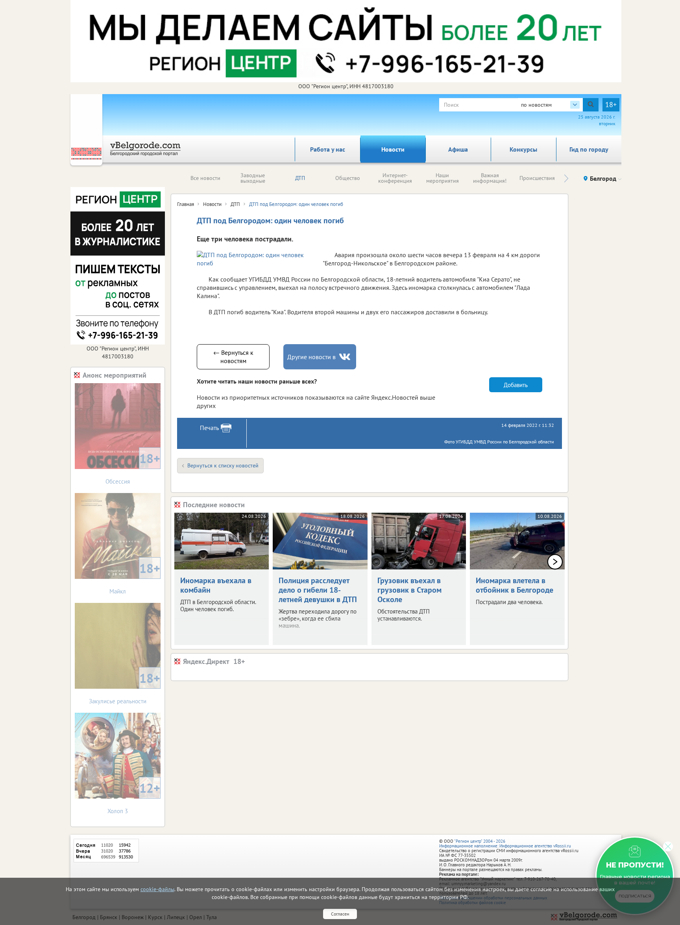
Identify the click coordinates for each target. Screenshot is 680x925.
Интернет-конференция (395, 178)
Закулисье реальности (124, 687)
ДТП (300, 178)
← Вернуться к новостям (233, 356)
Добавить (516, 385)
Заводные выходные (252, 178)
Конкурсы (523, 149)
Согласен (340, 914)
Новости (393, 149)
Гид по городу (588, 149)
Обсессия (132, 467)
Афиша (458, 149)
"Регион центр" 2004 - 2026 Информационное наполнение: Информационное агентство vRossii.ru (505, 843)
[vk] (345, 357)
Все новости (205, 178)
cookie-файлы (157, 889)
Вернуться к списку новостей (223, 465)
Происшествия (537, 178)
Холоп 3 (133, 797)
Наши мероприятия (442, 178)
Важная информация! (489, 178)
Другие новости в (311, 357)
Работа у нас (327, 149)
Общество (347, 178)
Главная (185, 204)
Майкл (134, 577)
